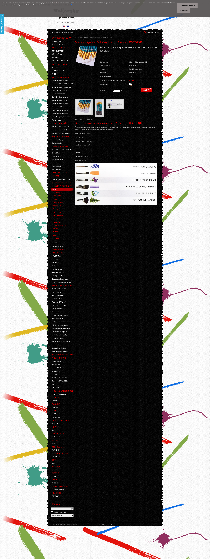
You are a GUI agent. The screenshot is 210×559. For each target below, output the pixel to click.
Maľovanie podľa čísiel (59, 348)
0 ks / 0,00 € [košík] (153, 32)
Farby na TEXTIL (57, 292)
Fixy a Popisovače (58, 272)
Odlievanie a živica (58, 338)
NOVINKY (55, 67)
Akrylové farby (56, 156)
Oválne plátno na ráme (59, 94)
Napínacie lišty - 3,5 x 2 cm (60, 130)
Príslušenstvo (56, 120)
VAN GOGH (56, 235)
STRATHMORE (57, 361)
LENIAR (54, 414)
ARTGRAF (55, 424)
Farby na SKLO (57, 299)
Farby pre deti (56, 166)
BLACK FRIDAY (57, 41)
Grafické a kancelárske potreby (62, 322)
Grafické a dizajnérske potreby (61, 282)
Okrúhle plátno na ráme (59, 90)
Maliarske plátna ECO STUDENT (62, 84)
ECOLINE (55, 259)
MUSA (54, 443)
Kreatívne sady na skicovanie (61, 341)
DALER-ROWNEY (57, 456)
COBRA (55, 219)
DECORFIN (55, 387)
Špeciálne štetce (58, 202)
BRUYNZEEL (56, 364)
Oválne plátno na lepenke (60, 113)
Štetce (54, 189)
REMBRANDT (57, 222)
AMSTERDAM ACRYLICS (60, 378)
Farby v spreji (56, 169)
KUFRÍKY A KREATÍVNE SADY (62, 150)
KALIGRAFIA (56, 256)
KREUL (54, 430)
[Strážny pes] (130, 85)
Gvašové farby (56, 163)
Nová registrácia (68, 32)
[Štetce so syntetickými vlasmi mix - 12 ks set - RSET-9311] (86, 62)
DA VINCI (56, 238)
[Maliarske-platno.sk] (68, 26)
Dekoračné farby (57, 308)
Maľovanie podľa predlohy (60, 351)
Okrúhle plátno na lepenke (60, 110)
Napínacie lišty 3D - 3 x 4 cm (61, 133)
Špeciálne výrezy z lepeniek (61, 117)
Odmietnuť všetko (187, 5)
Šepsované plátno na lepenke (61, 107)
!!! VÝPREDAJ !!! (57, 44)
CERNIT (54, 476)
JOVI (53, 463)
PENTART (55, 496)
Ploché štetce (57, 196)
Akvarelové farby (57, 159)
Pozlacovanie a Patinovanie (61, 328)
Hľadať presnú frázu (60, 512)
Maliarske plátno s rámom (60, 100)
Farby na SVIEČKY (58, 295)
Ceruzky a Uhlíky (57, 276)
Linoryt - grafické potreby (60, 315)
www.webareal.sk (72, 524)
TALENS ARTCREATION (60, 381)
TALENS (55, 232)
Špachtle (55, 243)
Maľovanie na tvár (57, 345)
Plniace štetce (57, 199)
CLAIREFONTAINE (58, 489)
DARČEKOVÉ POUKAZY (60, 61)
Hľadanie (56, 504)
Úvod (76, 37)
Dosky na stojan (57, 143)
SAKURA (56, 228)
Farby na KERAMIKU (59, 302)
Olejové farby (56, 153)
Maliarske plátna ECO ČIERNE (62, 87)
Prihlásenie (57, 32)
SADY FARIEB (56, 57)
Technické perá (57, 266)
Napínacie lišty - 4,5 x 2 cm (60, 126)
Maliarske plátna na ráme (60, 80)
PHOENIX (55, 483)
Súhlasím (184, 11)
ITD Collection (56, 417)
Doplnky (55, 209)
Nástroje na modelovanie (60, 325)
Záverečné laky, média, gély (61, 179)
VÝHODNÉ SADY (57, 54)
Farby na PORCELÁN (59, 305)
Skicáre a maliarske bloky (60, 279)
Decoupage (55, 312)
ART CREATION (58, 215)
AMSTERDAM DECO (59, 289)
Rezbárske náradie (58, 318)
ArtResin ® (55, 450)
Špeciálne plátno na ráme (60, 97)
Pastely (54, 262)
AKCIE (54, 74)
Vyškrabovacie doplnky (59, 332)
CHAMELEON (56, 437)
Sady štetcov (57, 205)
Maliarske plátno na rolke (60, 103)
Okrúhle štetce (57, 192)
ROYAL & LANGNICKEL (60, 225)
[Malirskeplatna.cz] (64, 26)
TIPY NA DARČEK (58, 51)
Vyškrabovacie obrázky (59, 335)
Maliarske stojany (57, 140)
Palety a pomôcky (57, 246)
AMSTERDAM (57, 212)
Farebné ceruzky (57, 269)
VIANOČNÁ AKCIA (58, 71)
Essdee (54, 470)
